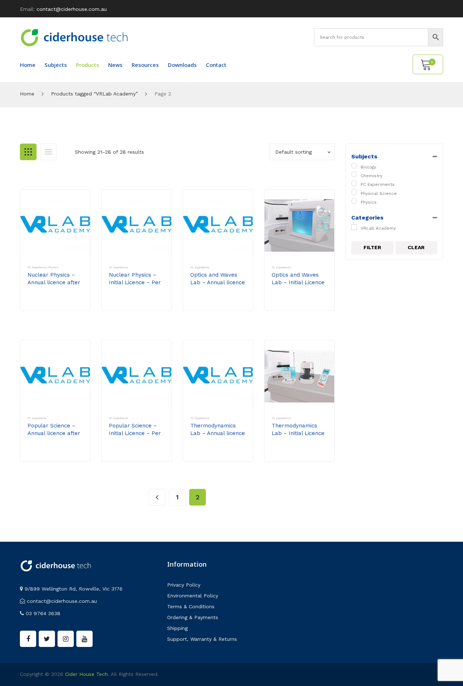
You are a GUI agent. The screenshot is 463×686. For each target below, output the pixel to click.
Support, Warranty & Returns (202, 639)
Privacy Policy (183, 585)
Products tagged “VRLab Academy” (94, 94)
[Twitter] (47, 639)
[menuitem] (27, 65)
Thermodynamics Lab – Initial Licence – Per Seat (298, 433)
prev (157, 497)
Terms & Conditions (190, 606)
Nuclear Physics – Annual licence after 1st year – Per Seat (53, 282)
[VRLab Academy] (354, 227)
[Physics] (354, 201)
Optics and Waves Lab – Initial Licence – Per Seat (298, 282)
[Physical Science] (354, 192)
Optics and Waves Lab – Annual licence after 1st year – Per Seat (217, 286)
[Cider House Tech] (74, 37)
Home (27, 94)
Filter (372, 247)
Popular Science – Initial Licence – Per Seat (135, 433)
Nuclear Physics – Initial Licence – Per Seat (135, 282)
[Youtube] (84, 639)
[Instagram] (66, 639)
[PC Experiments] (354, 183)
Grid (28, 152)
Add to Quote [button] (53, 303)
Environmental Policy (192, 595)
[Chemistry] (354, 174)
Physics (53, 267)
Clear (416, 247)
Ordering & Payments (192, 617)
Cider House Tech (86, 674)
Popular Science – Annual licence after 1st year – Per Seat (53, 433)
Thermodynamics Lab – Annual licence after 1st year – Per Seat (217, 437)
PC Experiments (37, 267)
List (48, 152)
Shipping (177, 628)
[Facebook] (28, 639)
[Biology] (354, 166)
